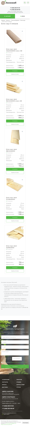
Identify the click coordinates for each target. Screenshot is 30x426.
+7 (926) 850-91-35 (15, 8)
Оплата (4, 384)
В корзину (15, 70)
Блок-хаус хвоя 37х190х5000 (11, 198)
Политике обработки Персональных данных (8, 424)
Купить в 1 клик (15, 74)
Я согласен (25, 422)
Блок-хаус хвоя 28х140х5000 (11, 150)
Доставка (5, 387)
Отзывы (19, 382)
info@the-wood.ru (10, 401)
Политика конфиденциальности (9, 413)
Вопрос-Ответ (21, 384)
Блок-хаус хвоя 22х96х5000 (11, 246)
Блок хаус (23, 20)
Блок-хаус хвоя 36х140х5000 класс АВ (14, 100)
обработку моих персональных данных (18, 362)
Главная (3, 20)
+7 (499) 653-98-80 (15, 9)
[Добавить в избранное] (22, 31)
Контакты (5, 382)
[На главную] (8, 2)
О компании (5, 379)
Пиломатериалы (15, 20)
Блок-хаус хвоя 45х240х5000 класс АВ (14, 50)
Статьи (19, 387)
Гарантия (19, 379)
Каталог (8, 20)
